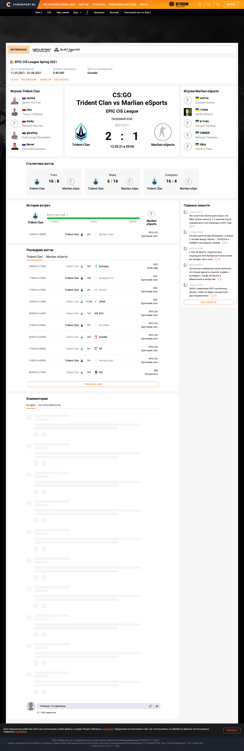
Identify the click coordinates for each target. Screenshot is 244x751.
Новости (45, 79)
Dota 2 (38, 12)
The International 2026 (58, 4)
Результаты (61, 79)
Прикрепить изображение (150, 706)
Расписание (29, 79)
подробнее (107, 729)
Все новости (208, 302)
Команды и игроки (122, 4)
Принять (231, 730)
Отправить (157, 706)
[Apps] (200, 4)
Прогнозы (99, 12)
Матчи (83, 4)
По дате (31, 405)
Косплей (114, 12)
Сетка (14, 79)
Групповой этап (122, 118)
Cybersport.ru (97, 746)
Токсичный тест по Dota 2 (137, 12)
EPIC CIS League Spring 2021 (36, 62)
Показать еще (93, 384)
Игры (143, 4)
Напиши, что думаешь (53, 706)
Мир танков (63, 12)
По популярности (49, 405)
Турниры (98, 4)
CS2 (49, 12)
